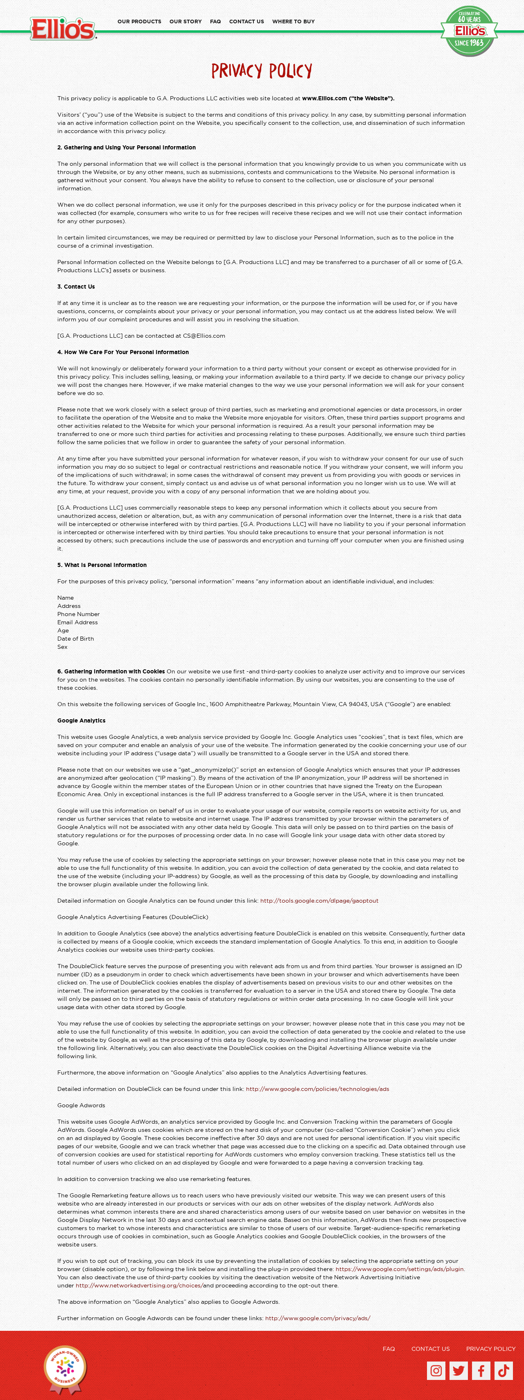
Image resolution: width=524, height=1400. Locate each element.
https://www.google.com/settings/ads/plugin (400, 1269)
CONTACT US (246, 22)
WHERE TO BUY (293, 22)
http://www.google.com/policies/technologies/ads (317, 1089)
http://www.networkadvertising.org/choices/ (139, 1286)
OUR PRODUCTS (139, 22)
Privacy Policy (491, 1349)
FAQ (215, 22)
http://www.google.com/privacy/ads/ (317, 1318)
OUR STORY (185, 22)
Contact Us (430, 1349)
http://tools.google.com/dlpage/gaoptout (319, 901)
